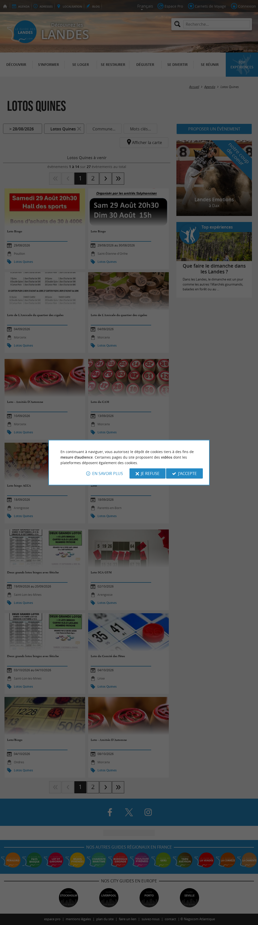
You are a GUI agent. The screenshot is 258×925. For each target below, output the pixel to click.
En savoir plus (107, 473)
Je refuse (150, 473)
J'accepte (187, 473)
